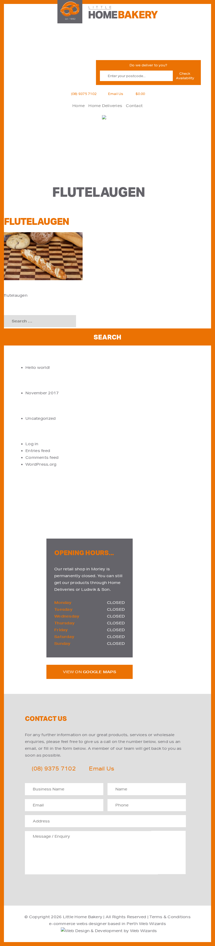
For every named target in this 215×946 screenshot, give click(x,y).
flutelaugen (16, 295)
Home (78, 105)
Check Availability (185, 75)
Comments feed (41, 457)
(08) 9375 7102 (84, 94)
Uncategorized (40, 418)
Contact (134, 105)
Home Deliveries (105, 105)
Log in (32, 444)
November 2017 (42, 393)
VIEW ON (89, 671)
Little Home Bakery (83, 917)
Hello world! (37, 367)
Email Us (115, 94)
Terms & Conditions (170, 917)
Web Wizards (152, 923)
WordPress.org (40, 464)
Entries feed (37, 450)
